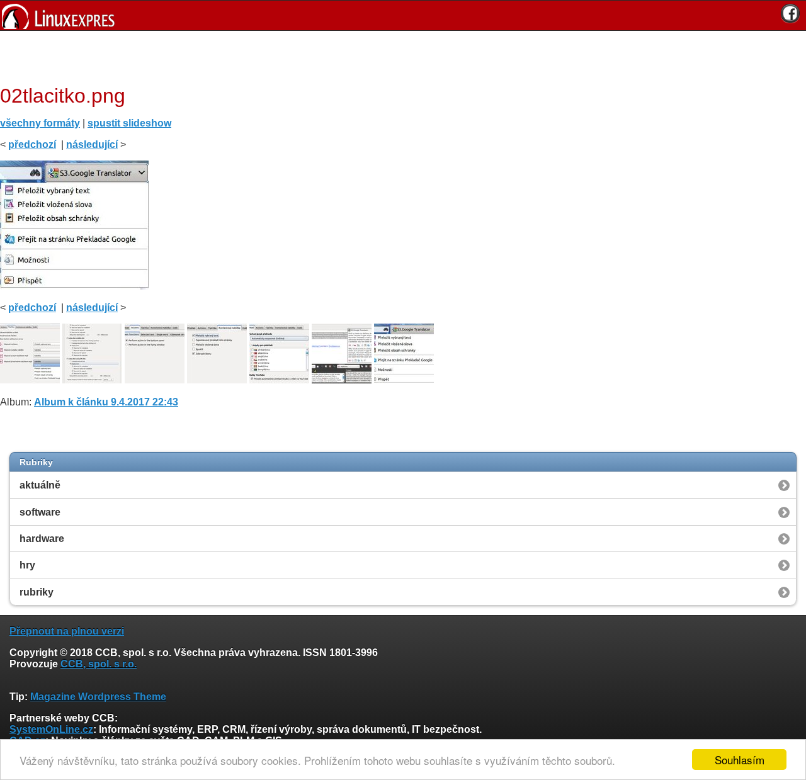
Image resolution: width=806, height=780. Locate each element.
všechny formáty (40, 123)
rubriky (37, 592)
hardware (42, 538)
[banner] (403, 15)
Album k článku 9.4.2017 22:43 (106, 402)
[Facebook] (790, 13)
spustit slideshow (129, 123)
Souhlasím (739, 759)
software (40, 512)
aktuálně (40, 485)
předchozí (32, 144)
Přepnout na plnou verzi (66, 631)
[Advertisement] (398, 56)
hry (27, 565)
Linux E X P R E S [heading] (403, 15)
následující (92, 144)
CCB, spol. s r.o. (98, 663)
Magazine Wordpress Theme (98, 696)
